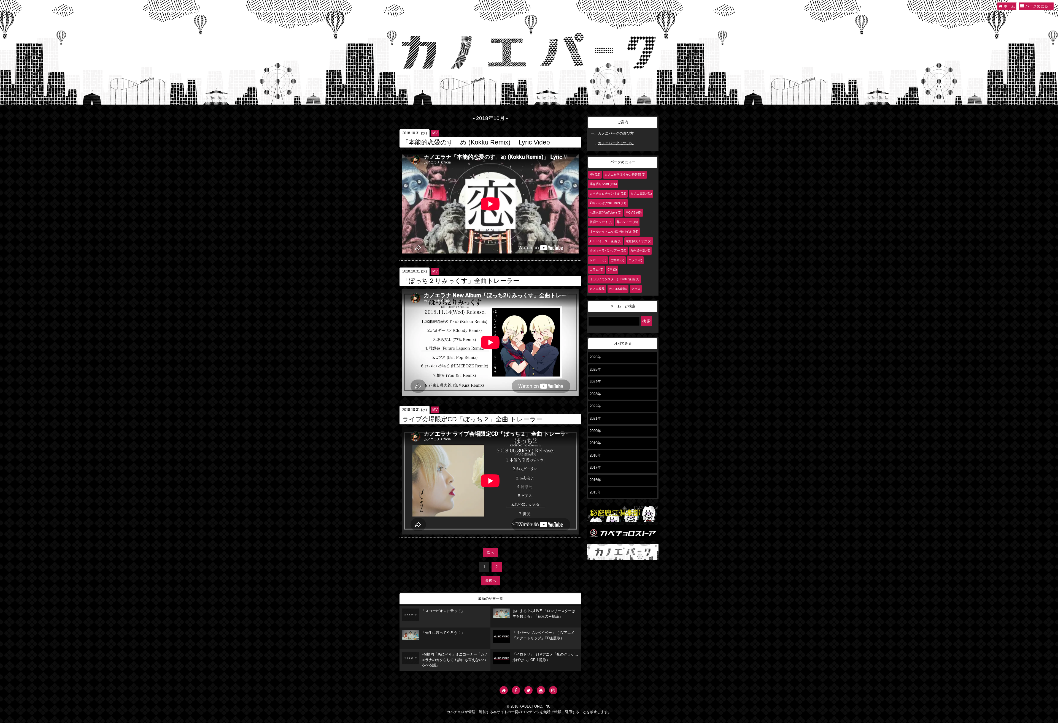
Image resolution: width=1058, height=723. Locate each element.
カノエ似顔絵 (618, 288)
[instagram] (553, 690)
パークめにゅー (1038, 6)
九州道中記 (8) (640, 250)
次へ (490, 553)
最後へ (490, 581)
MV (435, 133)
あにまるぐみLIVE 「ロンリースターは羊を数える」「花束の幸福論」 (543, 613)
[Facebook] (516, 690)
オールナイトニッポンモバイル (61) (614, 231)
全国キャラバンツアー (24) (608, 250)
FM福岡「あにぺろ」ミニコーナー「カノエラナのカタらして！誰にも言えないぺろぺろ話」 (455, 660)
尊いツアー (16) (627, 221)
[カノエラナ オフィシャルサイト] (504, 690)
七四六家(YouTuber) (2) (606, 212)
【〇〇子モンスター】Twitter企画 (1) (614, 279)
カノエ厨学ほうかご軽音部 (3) (625, 174)
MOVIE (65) (634, 212)
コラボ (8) (635, 260)
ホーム (1008, 6)
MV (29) (595, 174)
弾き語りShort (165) (603, 183)
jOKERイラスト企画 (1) (606, 241)
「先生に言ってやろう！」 (443, 633)
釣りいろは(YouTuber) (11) (608, 202)
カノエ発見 (597, 288)
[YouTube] (541, 690)
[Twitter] (528, 690)
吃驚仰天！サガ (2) (639, 241)
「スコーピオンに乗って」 (443, 611)
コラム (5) (596, 269)
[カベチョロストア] (622, 538)
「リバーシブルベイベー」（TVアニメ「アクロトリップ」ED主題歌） (543, 635)
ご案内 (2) (617, 260)
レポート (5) (598, 260)
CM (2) (612, 269)
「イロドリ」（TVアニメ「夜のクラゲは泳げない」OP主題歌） (545, 657)
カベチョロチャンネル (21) (608, 193)
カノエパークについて (616, 143)
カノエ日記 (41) (641, 193)
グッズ (635, 288)
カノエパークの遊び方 (616, 133)
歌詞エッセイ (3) (601, 221)
